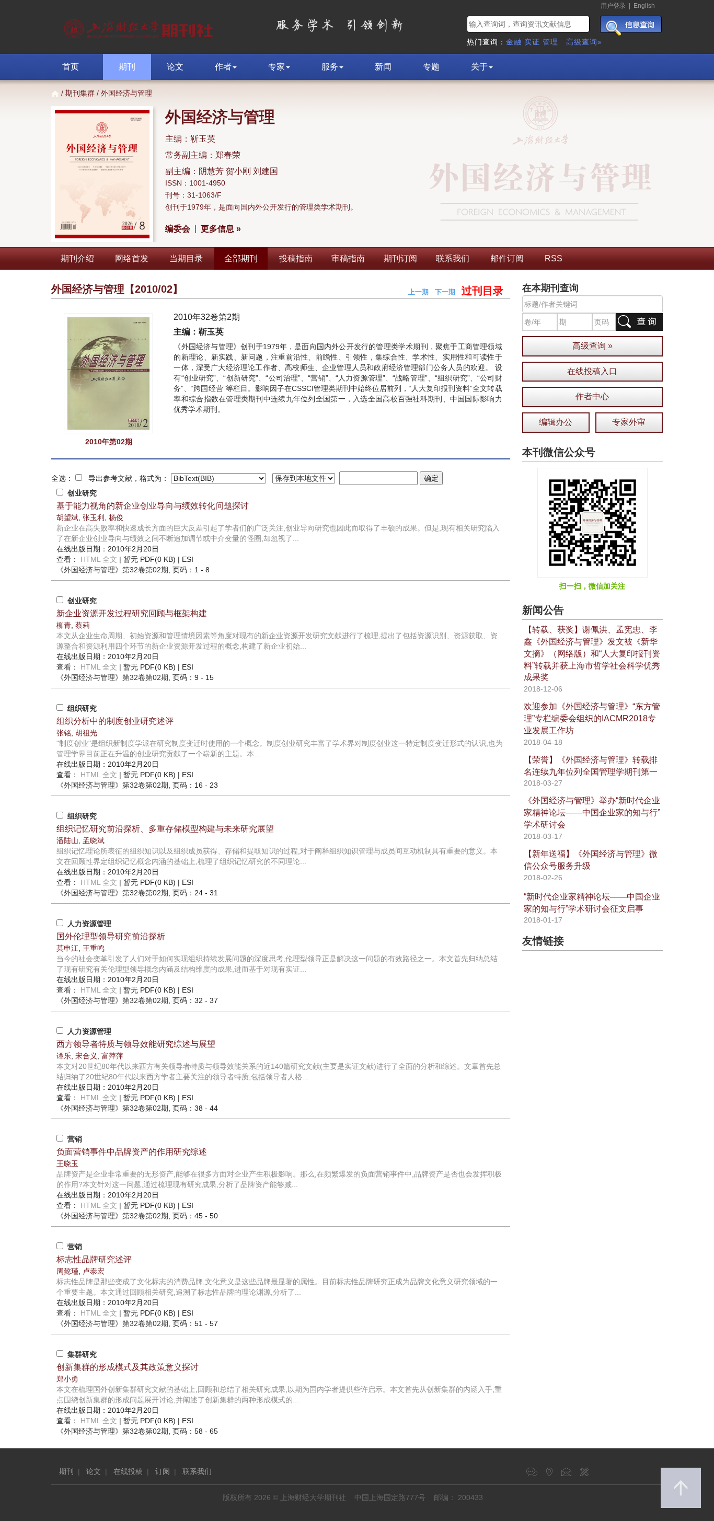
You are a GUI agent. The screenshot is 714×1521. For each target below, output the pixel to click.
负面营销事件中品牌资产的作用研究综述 (131, 1151)
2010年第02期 (108, 441)
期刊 (127, 66)
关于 (479, 66)
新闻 (383, 66)
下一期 (445, 292)
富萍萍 (112, 1056)
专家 (276, 66)
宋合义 (86, 1056)
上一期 (418, 292)
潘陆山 (67, 840)
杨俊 (116, 517)
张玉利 (94, 517)
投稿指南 (296, 258)
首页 (70, 66)
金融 (514, 42)
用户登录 (613, 5)
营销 (74, 1139)
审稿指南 (348, 258)
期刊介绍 (77, 258)
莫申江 (67, 948)
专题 (431, 66)
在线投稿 (128, 1471)
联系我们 (452, 258)
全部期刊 (241, 258)
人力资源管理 (89, 923)
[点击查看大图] (108, 373)
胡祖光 (86, 733)
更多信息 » (221, 228)
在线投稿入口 (592, 371)
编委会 (177, 228)
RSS (553, 258)
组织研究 (82, 708)
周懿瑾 (67, 1271)
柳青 (63, 625)
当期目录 (186, 258)
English (644, 5)
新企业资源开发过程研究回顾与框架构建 (131, 613)
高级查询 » (592, 345)
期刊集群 (80, 93)
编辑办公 (555, 422)
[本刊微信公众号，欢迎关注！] (592, 522)
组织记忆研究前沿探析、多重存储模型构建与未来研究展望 (165, 828)
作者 (223, 66)
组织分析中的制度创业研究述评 (115, 721)
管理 (550, 42)
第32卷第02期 (112, 570)
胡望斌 (67, 517)
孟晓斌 (94, 840)
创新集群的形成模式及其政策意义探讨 (127, 1367)
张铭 (63, 733)
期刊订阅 (400, 258)
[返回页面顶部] (681, 1488)
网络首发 (131, 258)
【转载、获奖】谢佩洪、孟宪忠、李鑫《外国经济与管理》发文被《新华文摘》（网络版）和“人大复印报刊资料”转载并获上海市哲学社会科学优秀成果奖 (592, 653)
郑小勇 (67, 1379)
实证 (532, 42)
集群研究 (82, 1354)
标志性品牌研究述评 (94, 1259)
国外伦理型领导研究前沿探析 (110, 936)
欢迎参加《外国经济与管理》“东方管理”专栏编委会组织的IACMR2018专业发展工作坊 (592, 718)
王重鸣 (94, 948)
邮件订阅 (507, 258)
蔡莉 (82, 625)
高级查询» (584, 42)
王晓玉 (67, 1163)
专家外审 (629, 422)
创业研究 (82, 493)
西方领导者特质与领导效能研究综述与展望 (135, 1044)
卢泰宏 (94, 1271)
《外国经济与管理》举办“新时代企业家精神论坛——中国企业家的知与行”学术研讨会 (592, 812)
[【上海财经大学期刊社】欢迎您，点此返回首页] (140, 26)
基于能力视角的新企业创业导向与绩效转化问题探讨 (152, 505)
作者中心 (592, 396)
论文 (175, 66)
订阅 (162, 1471)
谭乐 (63, 1056)
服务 (329, 66)
